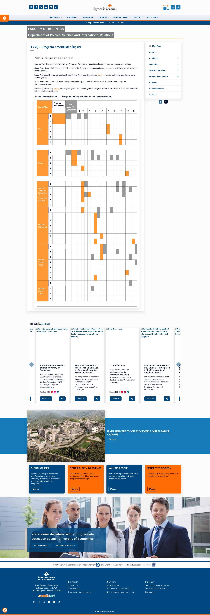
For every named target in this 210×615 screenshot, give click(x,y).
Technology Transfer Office (121, 592)
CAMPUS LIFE (75, 589)
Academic (164, 58)
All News (153, 82)
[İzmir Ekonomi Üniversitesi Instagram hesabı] (31, 7)
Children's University (156, 589)
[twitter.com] (166, 102)
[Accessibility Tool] (4, 610)
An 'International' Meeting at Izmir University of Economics (52, 367)
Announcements (156, 89)
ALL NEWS (44, 324)
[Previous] (31, 365)
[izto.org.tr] (98, 565)
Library (150, 582)
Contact (152, 95)
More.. (36, 489)
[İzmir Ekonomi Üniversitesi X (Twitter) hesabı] (41, 7)
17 (58, 392)
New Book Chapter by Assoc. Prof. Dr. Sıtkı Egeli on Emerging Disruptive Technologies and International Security (87, 370)
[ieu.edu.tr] (105, 7)
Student (111, 23)
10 (55, 392)
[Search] (178, 7)
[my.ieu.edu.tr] (166, 7)
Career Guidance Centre (158, 585)
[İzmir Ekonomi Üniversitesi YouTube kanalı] (46, 7)
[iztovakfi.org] (154, 565)
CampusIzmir (114, 585)
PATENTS (112, 582)
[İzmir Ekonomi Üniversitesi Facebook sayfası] (36, 7)
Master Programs (41, 545)
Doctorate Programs (64, 545)
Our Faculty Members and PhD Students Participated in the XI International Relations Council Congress (157, 370)
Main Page (156, 46)
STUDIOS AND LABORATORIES (120, 589)
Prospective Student (95, 23)
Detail (44, 398)
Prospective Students (164, 76)
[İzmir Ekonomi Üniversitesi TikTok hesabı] (56, 7)
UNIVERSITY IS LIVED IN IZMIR (81, 592)
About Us (153, 52)
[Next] (178, 365)
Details (112, 439)
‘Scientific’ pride (118, 365)
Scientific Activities (164, 70)
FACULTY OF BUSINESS (46, 29)
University (74, 582)
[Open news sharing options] (62, 398)
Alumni (121, 23)
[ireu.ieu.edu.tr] (53, 344)
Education (164, 64)
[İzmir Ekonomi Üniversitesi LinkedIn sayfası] (51, 7)
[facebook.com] (160, 102)
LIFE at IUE (74, 585)
